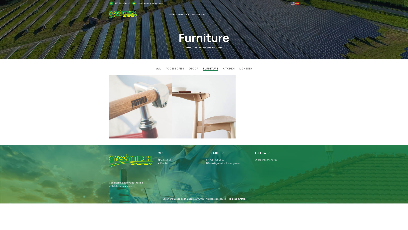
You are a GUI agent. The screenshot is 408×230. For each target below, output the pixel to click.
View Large (170, 77)
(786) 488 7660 (122, 3)
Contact (165, 163)
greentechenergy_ (268, 159)
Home (188, 47)
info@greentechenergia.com (151, 3)
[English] (293, 3)
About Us (166, 159)
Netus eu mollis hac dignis (208, 47)
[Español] (297, 3)
